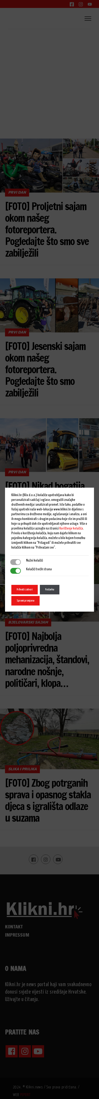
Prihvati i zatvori (24, 589)
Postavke (49, 589)
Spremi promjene (25, 600)
